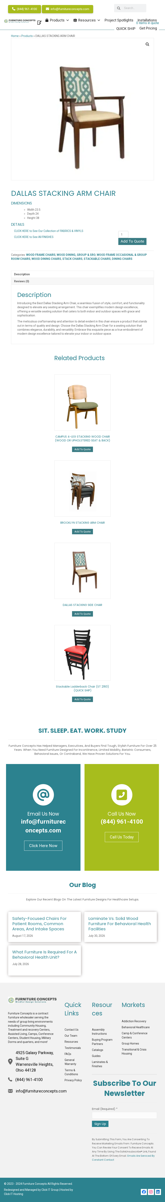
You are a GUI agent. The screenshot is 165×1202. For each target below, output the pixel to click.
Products (27, 36)
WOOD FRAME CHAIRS (41, 254)
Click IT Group (50, 1189)
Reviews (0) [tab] (21, 281)
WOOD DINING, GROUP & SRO (76, 254)
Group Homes (130, 1043)
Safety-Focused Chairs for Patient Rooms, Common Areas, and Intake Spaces (39, 924)
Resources (71, 1041)
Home (15, 36)
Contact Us (71, 1029)
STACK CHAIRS (72, 258)
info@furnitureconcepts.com (69, 9)
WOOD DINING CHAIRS (46, 258)
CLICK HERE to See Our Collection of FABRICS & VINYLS (48, 231)
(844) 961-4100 (26, 9)
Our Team (71, 1035)
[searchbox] (130, 8)
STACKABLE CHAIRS (97, 258)
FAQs (68, 1054)
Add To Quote (132, 241)
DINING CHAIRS (122, 258)
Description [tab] (22, 274)
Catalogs (97, 1050)
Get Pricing (148, 28)
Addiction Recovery (134, 1021)
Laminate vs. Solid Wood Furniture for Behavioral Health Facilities (119, 924)
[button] (147, 44)
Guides (96, 1056)
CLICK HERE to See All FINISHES (34, 237)
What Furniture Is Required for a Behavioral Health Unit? (44, 954)
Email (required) (105, 1109)
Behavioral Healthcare (136, 1027)
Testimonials (73, 1048)
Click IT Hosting (13, 1194)
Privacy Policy (73, 1080)
